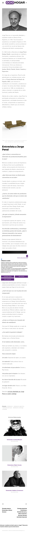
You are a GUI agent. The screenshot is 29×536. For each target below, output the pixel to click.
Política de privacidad (22, 258)
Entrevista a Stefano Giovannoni (14, 490)
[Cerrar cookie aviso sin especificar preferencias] (27, 256)
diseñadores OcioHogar (18, 407)
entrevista (4, 409)
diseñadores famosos (7, 407)
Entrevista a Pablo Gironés (14, 465)
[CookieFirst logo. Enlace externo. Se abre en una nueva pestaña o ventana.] (1, 259)
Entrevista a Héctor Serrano (7, 510)
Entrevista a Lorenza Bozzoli (14, 439)
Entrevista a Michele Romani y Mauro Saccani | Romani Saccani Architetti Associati (22, 513)
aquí (9, 272)
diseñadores (10, 406)
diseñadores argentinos (19, 406)
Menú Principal (3, 2)
